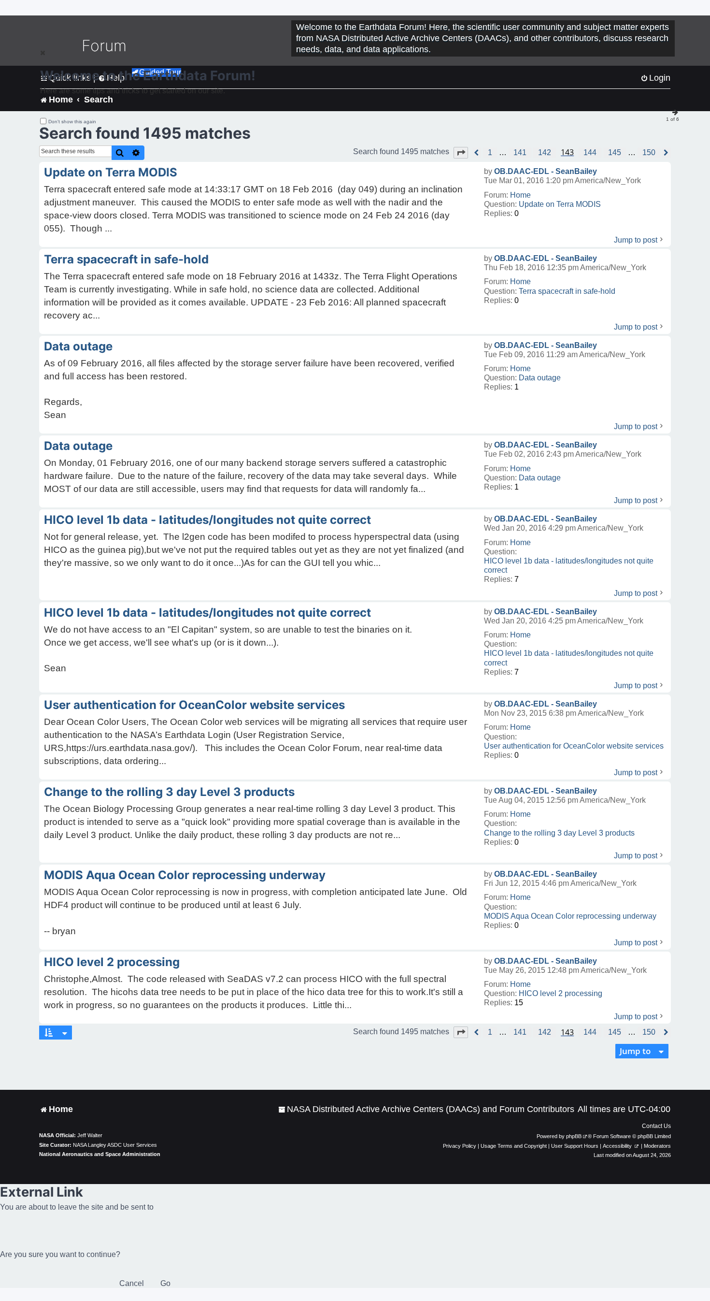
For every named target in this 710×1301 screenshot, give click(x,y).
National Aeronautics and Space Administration (99, 1154)
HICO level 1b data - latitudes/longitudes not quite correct (568, 565)
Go (165, 1283)
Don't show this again (72, 121)
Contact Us (656, 1126)
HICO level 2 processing (560, 993)
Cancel (131, 1283)
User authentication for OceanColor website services (574, 746)
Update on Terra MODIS (560, 204)
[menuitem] (426, 1109)
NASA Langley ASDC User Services (115, 1145)
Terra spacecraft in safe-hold (567, 291)
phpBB (574, 1136)
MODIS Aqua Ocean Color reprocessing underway (570, 916)
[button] (461, 153)
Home (520, 195)
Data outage (540, 378)
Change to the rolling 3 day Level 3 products (559, 833)
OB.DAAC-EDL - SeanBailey (545, 171)
